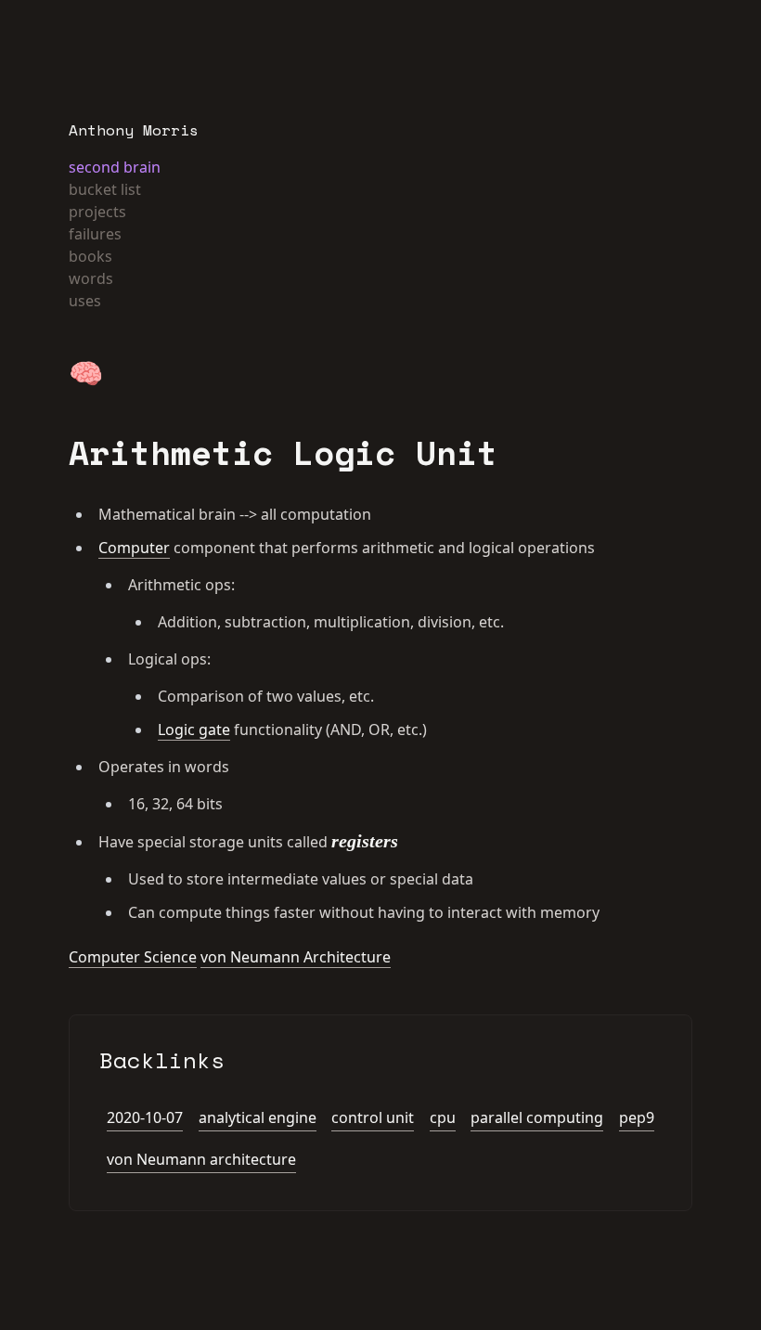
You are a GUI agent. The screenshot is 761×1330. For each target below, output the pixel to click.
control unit (372, 1117)
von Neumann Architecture (295, 957)
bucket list (105, 189)
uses (85, 301)
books (90, 256)
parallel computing (537, 1117)
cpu (443, 1117)
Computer (134, 547)
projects (97, 211)
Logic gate (194, 729)
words (91, 278)
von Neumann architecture (201, 1159)
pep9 (636, 1117)
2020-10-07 (145, 1117)
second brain (115, 167)
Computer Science (133, 957)
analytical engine (257, 1117)
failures (95, 234)
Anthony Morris (134, 130)
